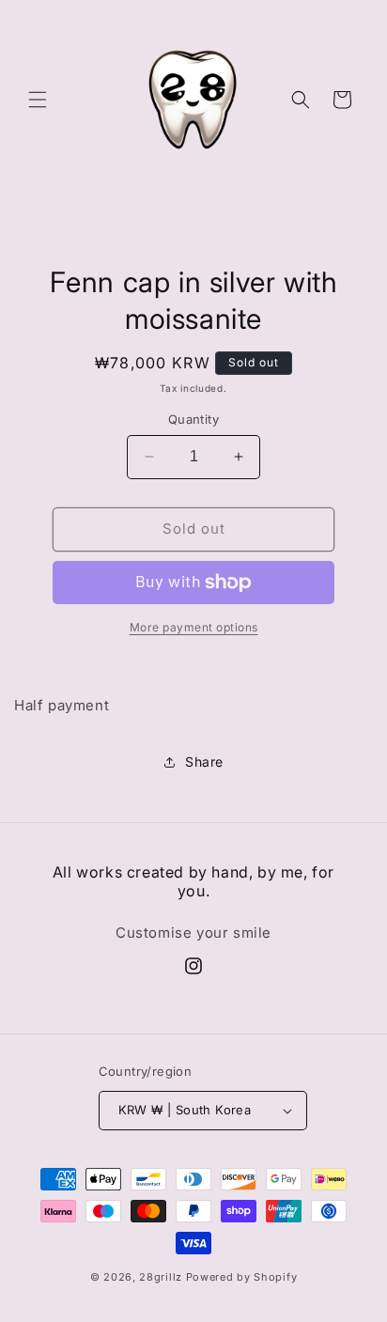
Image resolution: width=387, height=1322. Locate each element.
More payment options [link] (194, 627)
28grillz (160, 1276)
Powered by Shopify (242, 1276)
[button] (37, 99)
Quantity (193, 419)
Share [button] (204, 762)
